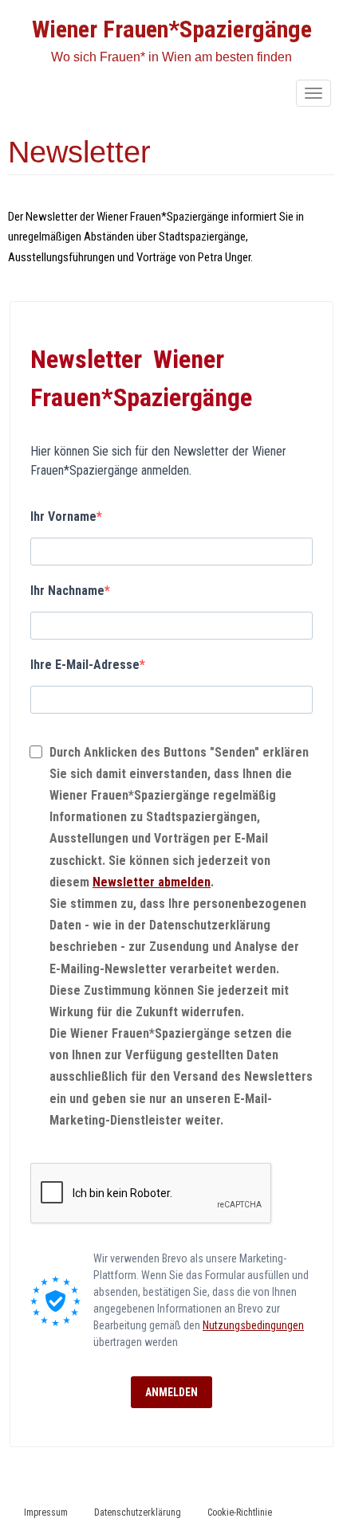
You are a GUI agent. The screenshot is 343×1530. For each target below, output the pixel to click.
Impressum (46, 1512)
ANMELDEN (171, 1392)
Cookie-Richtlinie (239, 1512)
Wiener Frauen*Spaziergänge (172, 29)
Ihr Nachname (67, 590)
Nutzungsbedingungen (253, 1325)
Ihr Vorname (63, 516)
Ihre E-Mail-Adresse (85, 664)
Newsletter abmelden (152, 882)
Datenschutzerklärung (137, 1512)
